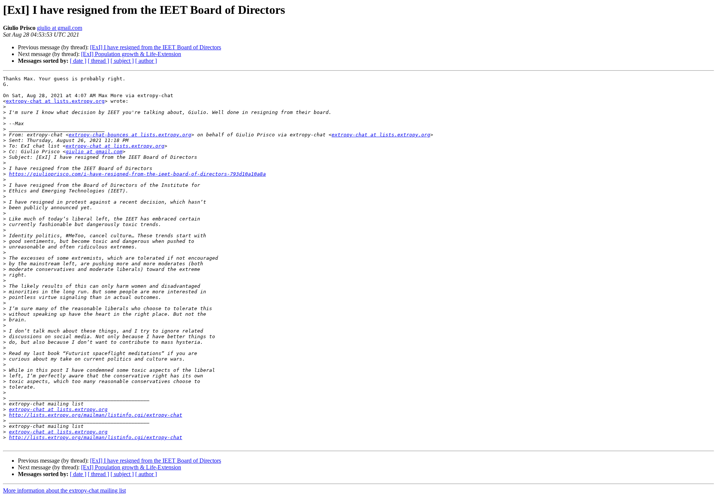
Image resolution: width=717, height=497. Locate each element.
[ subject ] (122, 61)
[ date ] (78, 61)
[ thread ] (98, 61)
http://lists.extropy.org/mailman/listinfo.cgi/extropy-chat (95, 415)
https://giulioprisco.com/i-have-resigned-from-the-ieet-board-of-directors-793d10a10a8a (137, 174)
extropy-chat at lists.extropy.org (55, 101)
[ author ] (146, 61)
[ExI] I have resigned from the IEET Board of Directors (155, 47)
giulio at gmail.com (59, 28)
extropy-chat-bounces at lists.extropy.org (130, 135)
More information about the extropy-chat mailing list (64, 490)
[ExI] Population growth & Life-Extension (131, 54)
